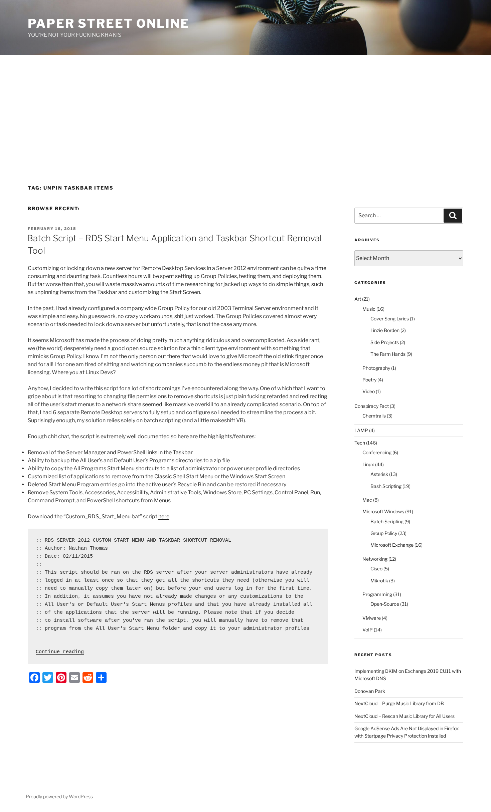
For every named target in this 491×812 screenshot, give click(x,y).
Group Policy (383, 533)
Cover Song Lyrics (389, 318)
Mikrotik (379, 580)
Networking (374, 559)
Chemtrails (374, 416)
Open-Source (384, 604)
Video (368, 391)
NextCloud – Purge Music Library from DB (399, 703)
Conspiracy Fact (371, 406)
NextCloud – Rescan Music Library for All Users (404, 716)
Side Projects (384, 342)
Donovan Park (369, 691)
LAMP (361, 430)
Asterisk (379, 474)
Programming (377, 594)
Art (357, 299)
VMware (371, 618)
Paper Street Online (108, 23)
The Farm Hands (387, 354)
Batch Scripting (386, 521)
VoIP (367, 629)
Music (368, 309)
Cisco (376, 568)
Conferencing (376, 452)
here (163, 516)
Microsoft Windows (383, 511)
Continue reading (60, 652)
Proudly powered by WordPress (59, 796)
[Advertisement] (245, 105)
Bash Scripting (385, 486)
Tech (359, 443)
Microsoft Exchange (392, 545)
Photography (376, 368)
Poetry (369, 379)
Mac (367, 500)
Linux (368, 464)
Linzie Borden (384, 330)
